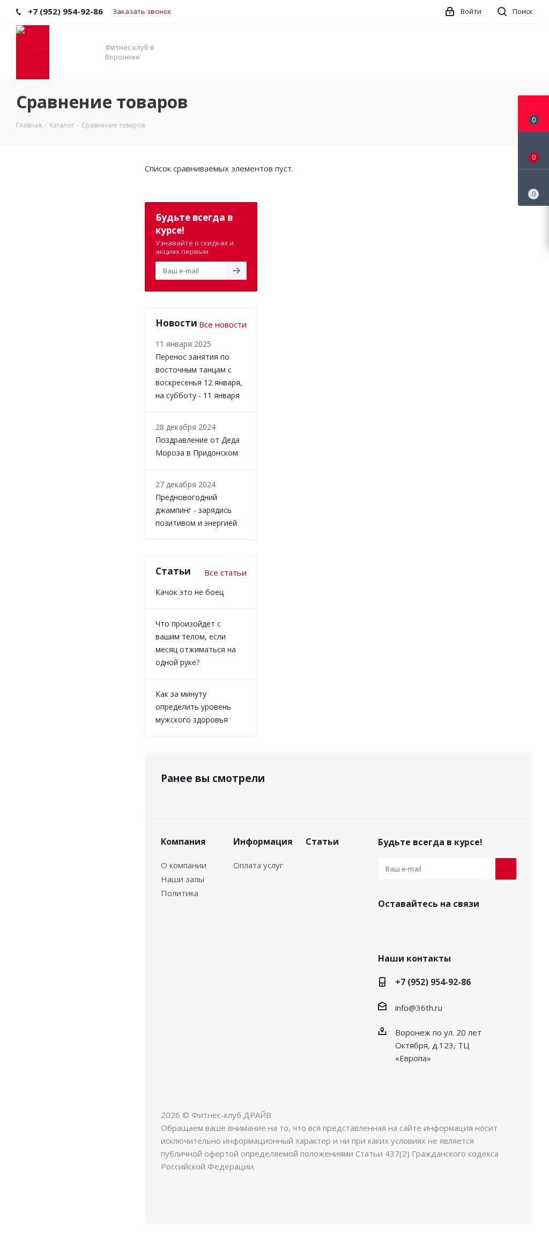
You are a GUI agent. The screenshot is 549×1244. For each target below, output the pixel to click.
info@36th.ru (418, 1007)
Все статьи (225, 572)
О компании (183, 865)
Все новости (223, 324)
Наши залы (182, 879)
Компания (183, 841)
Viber (415, 929)
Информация (263, 841)
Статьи (322, 841)
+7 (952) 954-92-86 (433, 982)
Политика (179, 893)
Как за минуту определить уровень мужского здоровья (193, 707)
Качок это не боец (189, 592)
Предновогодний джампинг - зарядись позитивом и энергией (196, 510)
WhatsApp (442, 929)
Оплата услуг (258, 865)
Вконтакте (388, 929)
